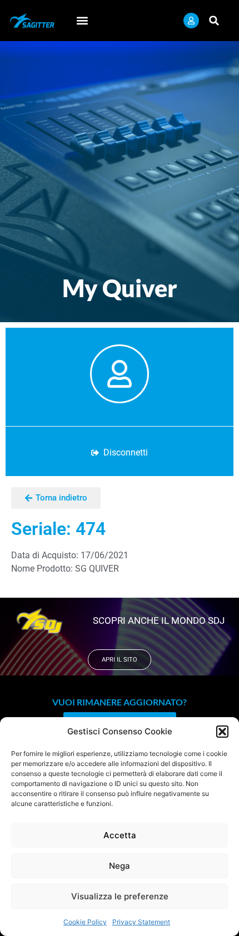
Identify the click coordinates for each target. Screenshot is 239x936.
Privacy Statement (141, 922)
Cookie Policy (85, 922)
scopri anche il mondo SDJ (159, 620)
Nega (119, 865)
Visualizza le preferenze (119, 896)
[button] (222, 731)
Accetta (119, 835)
